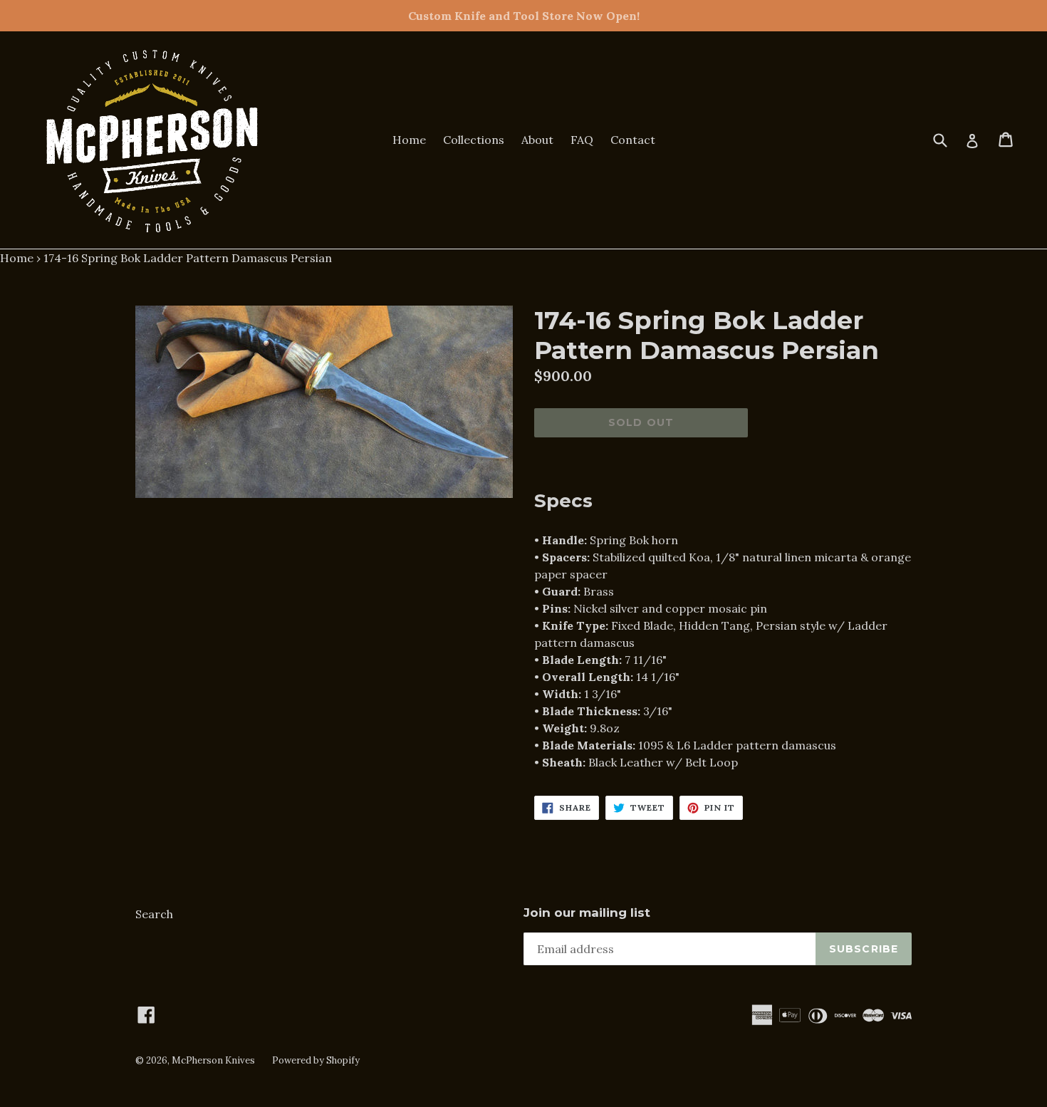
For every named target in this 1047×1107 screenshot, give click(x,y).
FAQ (582, 139)
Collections (473, 139)
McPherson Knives (213, 1060)
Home (409, 139)
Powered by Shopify (316, 1060)
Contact (632, 139)
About (537, 139)
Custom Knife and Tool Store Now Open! (524, 16)
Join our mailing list (587, 912)
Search (154, 914)
